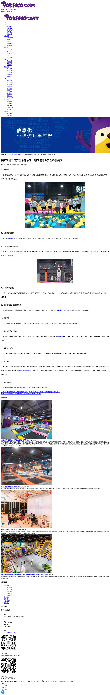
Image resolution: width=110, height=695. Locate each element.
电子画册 (9, 57)
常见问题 (9, 109)
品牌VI (9, 39)
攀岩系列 (9, 94)
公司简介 (9, 26)
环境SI (9, 41)
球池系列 (9, 84)
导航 (3, 683)
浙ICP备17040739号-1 (34, 681)
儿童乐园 (9, 587)
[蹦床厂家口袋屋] (18, 7)
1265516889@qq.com (9, 632)
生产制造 (6, 67)
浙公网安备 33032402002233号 (51, 681)
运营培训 (9, 49)
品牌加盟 (6, 36)
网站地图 (63, 681)
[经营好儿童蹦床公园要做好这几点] (26, 528)
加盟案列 (9, 65)
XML (67, 681)
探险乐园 (9, 593)
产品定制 (6, 78)
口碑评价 (9, 32)
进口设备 (9, 53)
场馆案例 (6, 59)
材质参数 (9, 70)
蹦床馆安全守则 (5, 394)
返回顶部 (4, 689)
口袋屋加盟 (10, 38)
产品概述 (9, 69)
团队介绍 (9, 115)
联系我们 (6, 111)
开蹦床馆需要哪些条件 (25, 394)
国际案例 (9, 63)
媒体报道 (9, 105)
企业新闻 (9, 103)
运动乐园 (9, 595)
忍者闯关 (9, 88)
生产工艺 (9, 72)
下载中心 (9, 55)
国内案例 (9, 61)
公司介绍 (6, 24)
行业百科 (9, 101)
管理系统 (9, 51)
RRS (71, 681)
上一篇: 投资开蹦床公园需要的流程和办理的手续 (14, 392)
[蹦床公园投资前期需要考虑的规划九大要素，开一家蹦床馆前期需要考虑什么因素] (26, 572)
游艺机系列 (10, 98)
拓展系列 (9, 86)
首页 (5, 22)
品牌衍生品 (10, 43)
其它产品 (9, 589)
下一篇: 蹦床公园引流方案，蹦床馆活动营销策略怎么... (44, 392)
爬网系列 (9, 90)
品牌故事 (9, 28)
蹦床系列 (9, 80)
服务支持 (6, 47)
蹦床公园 (21, 154)
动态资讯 (6, 99)
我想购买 (9, 76)
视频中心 (9, 34)
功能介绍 (9, 74)
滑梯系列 (9, 92)
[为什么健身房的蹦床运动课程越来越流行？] (26, 485)
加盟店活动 (10, 107)
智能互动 (9, 96)
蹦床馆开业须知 (36, 394)
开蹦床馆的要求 (14, 394)
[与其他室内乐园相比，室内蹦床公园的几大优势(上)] (26, 438)
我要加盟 (9, 45)
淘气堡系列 (10, 82)
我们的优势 (10, 30)
